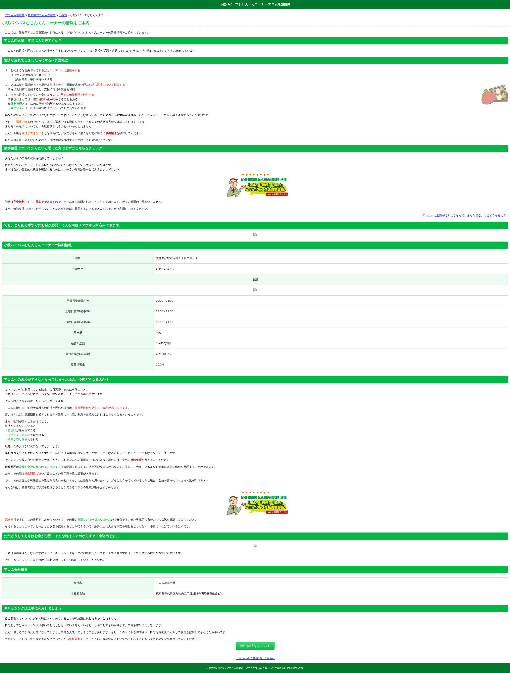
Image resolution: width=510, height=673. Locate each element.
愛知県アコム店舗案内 (42, 15)
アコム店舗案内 (15, 15)
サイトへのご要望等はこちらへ (255, 658)
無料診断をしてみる (255, 646)
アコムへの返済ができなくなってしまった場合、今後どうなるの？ (464, 215)
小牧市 (63, 15)
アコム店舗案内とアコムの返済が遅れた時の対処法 (254, 668)
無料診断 (52, 559)
